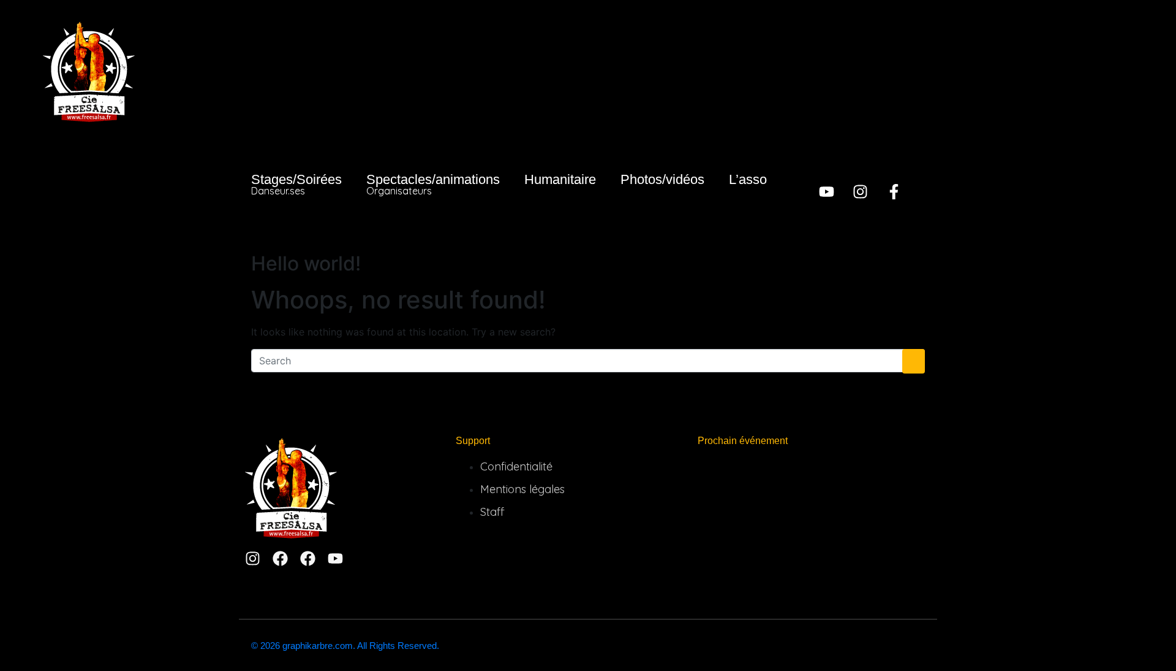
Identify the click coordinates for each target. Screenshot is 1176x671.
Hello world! (306, 263)
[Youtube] (826, 191)
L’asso (748, 179)
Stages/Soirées (296, 184)
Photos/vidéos (662, 179)
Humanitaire (560, 179)
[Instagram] (860, 191)
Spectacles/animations (433, 184)
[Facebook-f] (894, 191)
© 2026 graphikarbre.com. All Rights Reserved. (345, 645)
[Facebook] (280, 558)
